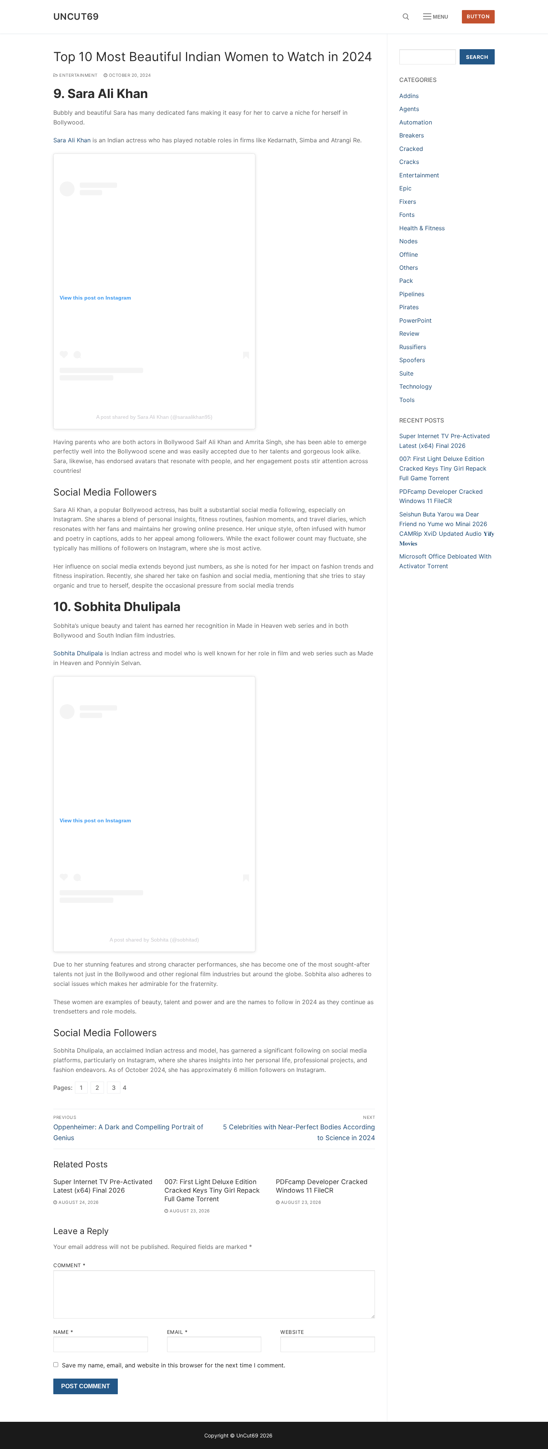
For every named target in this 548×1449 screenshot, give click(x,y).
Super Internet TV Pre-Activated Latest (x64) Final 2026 (102, 1186)
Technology (415, 386)
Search (477, 57)
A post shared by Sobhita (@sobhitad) (154, 940)
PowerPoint (415, 320)
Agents (409, 109)
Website (292, 1332)
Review (409, 333)
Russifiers (412, 347)
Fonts (407, 214)
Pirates (409, 307)
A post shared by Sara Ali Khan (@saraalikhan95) (154, 417)
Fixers (407, 201)
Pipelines (411, 294)
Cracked (411, 148)
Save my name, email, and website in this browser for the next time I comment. (173, 1365)
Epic (405, 188)
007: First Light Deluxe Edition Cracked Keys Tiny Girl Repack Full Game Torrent (212, 1190)
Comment (69, 1265)
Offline (408, 254)
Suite (406, 373)
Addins (409, 95)
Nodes (408, 241)
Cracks (409, 161)
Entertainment (78, 75)
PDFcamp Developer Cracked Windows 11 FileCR (322, 1186)
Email (177, 1332)
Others (408, 267)
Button (478, 16)
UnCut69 (76, 16)
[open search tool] (406, 16)
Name (63, 1332)
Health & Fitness (422, 228)
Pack (406, 280)
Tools (407, 400)
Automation (415, 122)
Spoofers (412, 360)
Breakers (411, 135)
